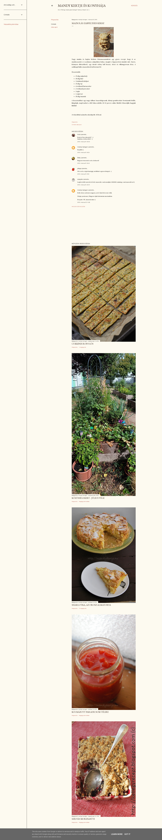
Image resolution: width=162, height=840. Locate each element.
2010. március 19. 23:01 (83, 184)
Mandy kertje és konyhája (82, 5)
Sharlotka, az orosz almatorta (91, 604)
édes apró (54, 27)
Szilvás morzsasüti (83, 818)
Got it (127, 834)
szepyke (80, 179)
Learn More (117, 834)
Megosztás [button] (54, 20)
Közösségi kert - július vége (88, 498)
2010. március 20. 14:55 (83, 202)
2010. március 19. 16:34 (83, 152)
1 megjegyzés (82, 347)
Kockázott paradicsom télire (90, 711)
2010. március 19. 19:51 (83, 174)
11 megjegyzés (82, 608)
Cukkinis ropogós (82, 343)
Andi (78, 134)
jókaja (79, 168)
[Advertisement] (104, 225)
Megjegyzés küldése (78, 206)
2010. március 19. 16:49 (83, 163)
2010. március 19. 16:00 (83, 141)
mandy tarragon (82, 147)
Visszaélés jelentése (11, 24)
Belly (79, 158)
